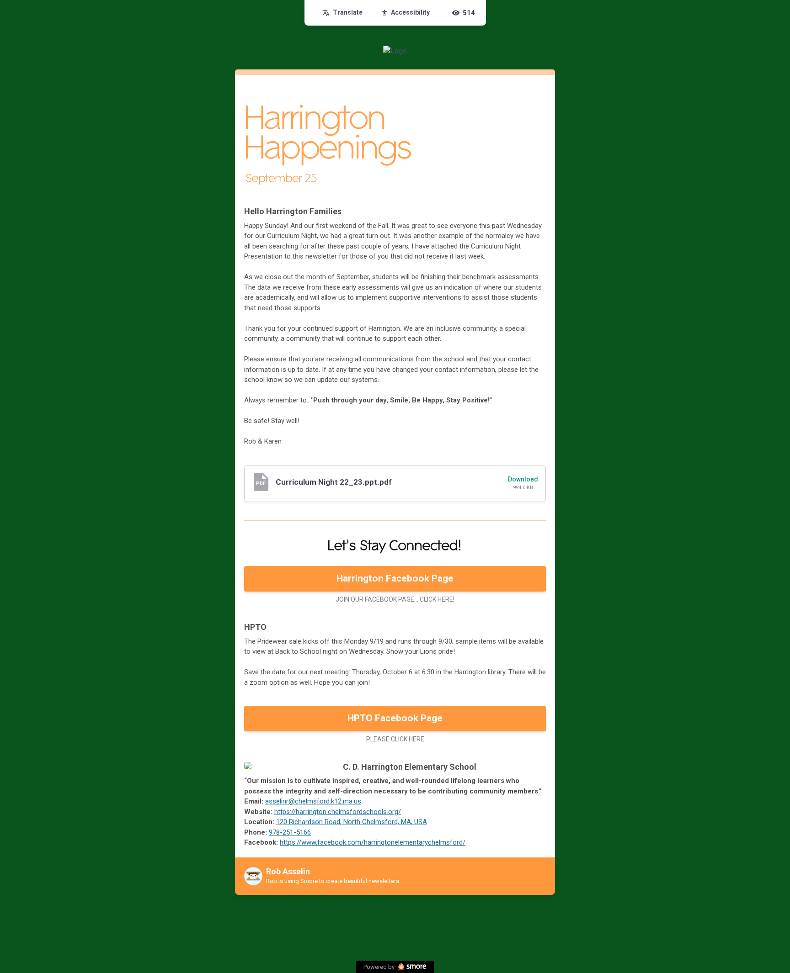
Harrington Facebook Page (395, 578)
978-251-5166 (290, 832)
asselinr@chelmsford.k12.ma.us (313, 801)
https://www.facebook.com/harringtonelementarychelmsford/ (372, 842)
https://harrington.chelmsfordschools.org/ (337, 812)
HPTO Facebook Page (395, 718)
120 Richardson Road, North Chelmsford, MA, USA (351, 822)
